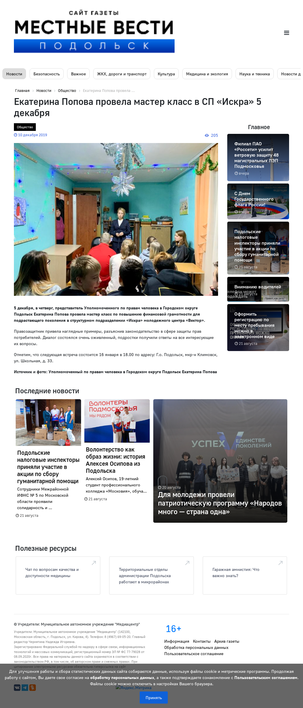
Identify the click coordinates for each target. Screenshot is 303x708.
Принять (154, 697)
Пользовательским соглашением (265, 677)
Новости (14, 73)
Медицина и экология (207, 73)
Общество (25, 127)
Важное (78, 73)
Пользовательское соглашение (193, 653)
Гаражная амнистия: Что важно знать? (236, 572)
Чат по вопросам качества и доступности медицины (52, 572)
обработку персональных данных (122, 677)
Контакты (202, 641)
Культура (166, 73)
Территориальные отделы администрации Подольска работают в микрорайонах (145, 575)
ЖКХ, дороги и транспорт (121, 73)
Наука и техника (254, 73)
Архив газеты (226, 641)
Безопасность (46, 73)
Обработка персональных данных (196, 647)
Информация (176, 641)
